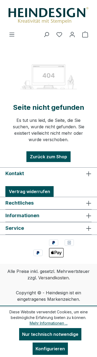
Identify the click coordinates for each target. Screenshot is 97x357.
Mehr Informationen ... (49, 323)
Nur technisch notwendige (50, 334)
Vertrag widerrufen (29, 191)
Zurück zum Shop (48, 156)
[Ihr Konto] (72, 34)
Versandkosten (53, 277)
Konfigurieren (50, 348)
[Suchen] (46, 34)
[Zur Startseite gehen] (48, 15)
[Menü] (11, 34)
